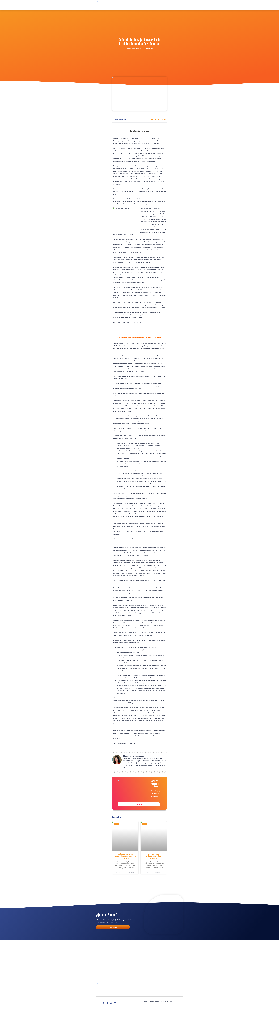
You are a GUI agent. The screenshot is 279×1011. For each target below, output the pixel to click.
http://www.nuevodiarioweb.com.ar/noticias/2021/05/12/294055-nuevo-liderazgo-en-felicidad (139, 541)
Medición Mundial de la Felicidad (156, 784)
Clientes (167, 5)
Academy (149, 5)
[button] (152, 119)
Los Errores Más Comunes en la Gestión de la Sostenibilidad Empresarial (153, 856)
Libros (143, 5)
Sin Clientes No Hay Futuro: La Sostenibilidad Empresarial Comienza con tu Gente (125, 856)
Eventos (173, 5)
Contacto (179, 5)
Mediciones (159, 5)
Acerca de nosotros (135, 5)
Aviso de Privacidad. (177, 1001)
